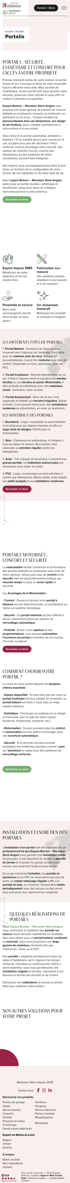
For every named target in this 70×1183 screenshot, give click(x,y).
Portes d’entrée (45, 1114)
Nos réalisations (13, 1163)
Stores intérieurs (45, 1110)
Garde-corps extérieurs (17, 1129)
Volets (7, 1106)
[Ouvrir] (64, 8)
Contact (7, 1167)
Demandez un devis (17, 199)
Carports (8, 1114)
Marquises (41, 1123)
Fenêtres (40, 1102)
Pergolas (40, 1106)
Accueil (9, 31)
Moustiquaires (44, 1117)
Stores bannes (12, 1110)
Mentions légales (37, 1178)
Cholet (7, 1144)
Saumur (7, 1147)
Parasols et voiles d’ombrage (14, 1123)
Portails (7, 1117)
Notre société (11, 1160)
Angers (7, 1140)
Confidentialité (56, 1178)
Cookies (25, 1180)
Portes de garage (14, 1102)
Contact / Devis (46, 8)
